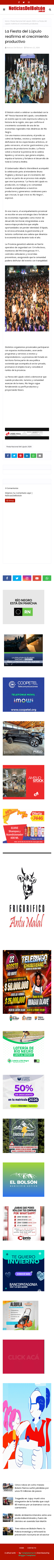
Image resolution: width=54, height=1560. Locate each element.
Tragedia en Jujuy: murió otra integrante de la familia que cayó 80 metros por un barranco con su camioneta (32, 1503)
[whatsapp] (47, 578)
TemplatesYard (28, 1553)
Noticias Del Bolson (15, 47)
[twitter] (23, 2)
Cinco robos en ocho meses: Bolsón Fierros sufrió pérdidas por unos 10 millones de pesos (32, 1487)
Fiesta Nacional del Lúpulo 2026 (23, 21)
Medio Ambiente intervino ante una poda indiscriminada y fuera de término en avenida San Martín (33, 1518)
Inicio (7, 21)
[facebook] (19, 2)
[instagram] (28, 2)
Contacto (31, 1548)
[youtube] (37, 578)
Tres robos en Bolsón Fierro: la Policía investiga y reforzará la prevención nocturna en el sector (32, 1531)
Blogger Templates (27, 1555)
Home (21, 1548)
